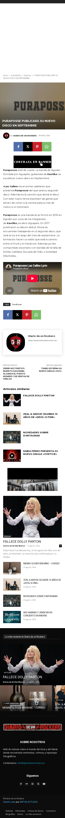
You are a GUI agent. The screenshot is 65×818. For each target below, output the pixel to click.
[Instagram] (32, 784)
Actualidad (16, 75)
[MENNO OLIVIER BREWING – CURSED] (12, 568)
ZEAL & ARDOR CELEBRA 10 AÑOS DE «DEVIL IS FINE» (40, 415)
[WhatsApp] (46, 146)
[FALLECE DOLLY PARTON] (12, 400)
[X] (27, 146)
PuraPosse (17, 304)
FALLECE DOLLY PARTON (38, 395)
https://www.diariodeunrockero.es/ (42, 340)
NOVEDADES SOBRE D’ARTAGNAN (35, 434)
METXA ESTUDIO (28, 801)
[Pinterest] (37, 146)
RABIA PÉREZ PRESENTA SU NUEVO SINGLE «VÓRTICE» (40, 453)
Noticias (27, 75)
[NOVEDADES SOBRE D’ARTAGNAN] (12, 437)
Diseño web (9, 801)
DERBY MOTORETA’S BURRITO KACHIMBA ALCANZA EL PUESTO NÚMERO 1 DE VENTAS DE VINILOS (16, 373)
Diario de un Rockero (25, 136)
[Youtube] (44, 784)
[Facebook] (18, 146)
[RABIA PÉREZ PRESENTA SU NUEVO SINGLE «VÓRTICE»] (12, 456)
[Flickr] (27, 784)
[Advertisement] (32, 37)
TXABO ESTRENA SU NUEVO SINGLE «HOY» (50, 369)
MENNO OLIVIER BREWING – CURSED (41, 563)
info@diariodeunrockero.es (31, 762)
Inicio (5, 75)
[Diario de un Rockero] (6, 136)
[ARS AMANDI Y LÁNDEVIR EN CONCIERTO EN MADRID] (12, 617)
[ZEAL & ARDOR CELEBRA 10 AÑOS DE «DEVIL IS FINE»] (12, 418)
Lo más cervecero (11, 703)
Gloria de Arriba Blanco (14, 546)
